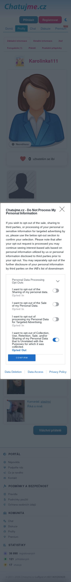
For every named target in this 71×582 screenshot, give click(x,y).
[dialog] (35, 291)
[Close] (63, 210)
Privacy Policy (57, 371)
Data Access (35, 371)
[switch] (56, 291)
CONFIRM (22, 358)
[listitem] (35, 281)
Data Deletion (13, 371)
